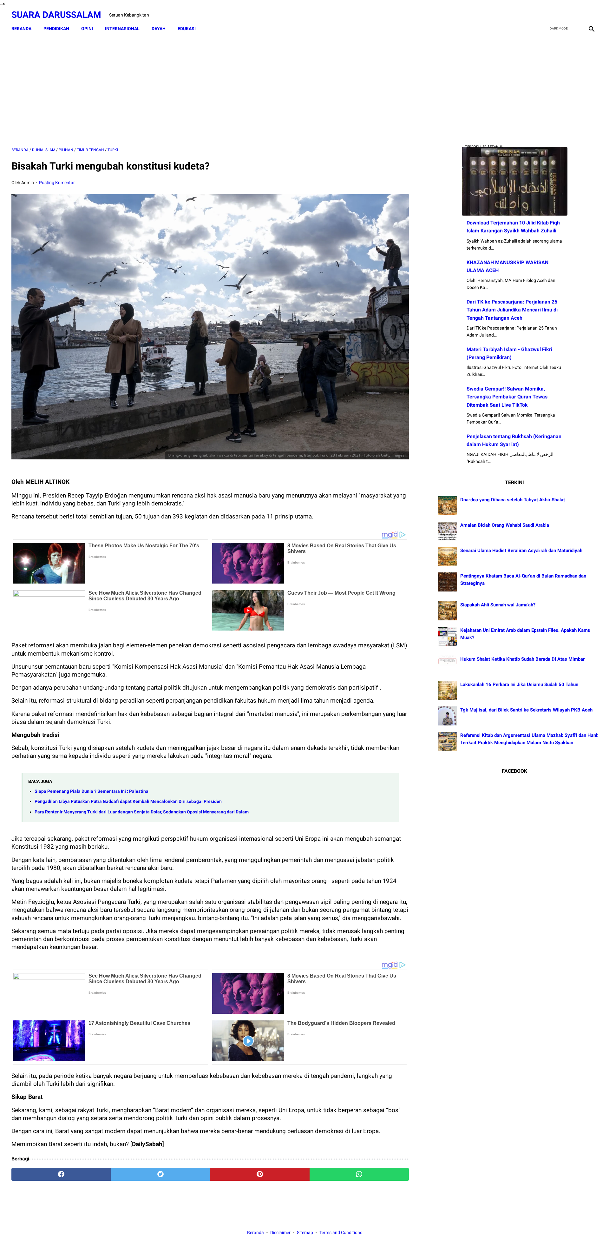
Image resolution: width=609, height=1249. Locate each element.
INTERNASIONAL (122, 28)
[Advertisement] (210, 91)
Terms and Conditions (340, 1232)
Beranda (21, 28)
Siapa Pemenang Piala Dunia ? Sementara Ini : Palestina (91, 791)
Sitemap (305, 1232)
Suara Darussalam (56, 15)
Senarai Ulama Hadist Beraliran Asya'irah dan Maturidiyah (521, 550)
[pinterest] (259, 1174)
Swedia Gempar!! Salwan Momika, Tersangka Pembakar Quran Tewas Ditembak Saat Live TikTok (507, 397)
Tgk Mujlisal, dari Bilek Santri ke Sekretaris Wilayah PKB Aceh (526, 710)
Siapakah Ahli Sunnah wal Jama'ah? (497, 605)
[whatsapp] (359, 1174)
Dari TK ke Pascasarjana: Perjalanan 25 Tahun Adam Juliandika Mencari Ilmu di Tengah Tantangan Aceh (512, 310)
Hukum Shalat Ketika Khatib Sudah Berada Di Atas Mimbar (522, 659)
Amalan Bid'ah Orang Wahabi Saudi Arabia (504, 525)
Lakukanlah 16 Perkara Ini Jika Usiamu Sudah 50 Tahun (519, 684)
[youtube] (576, 15)
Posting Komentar (57, 182)
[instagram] (591, 15)
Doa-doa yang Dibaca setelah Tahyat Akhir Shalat (512, 500)
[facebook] (546, 15)
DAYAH (159, 28)
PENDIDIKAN (56, 28)
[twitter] (561, 15)
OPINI (87, 28)
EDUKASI (187, 28)
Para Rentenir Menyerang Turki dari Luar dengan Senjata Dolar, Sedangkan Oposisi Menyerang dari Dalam (142, 812)
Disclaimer (280, 1232)
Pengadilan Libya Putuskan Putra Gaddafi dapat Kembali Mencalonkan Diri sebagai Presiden (128, 801)
